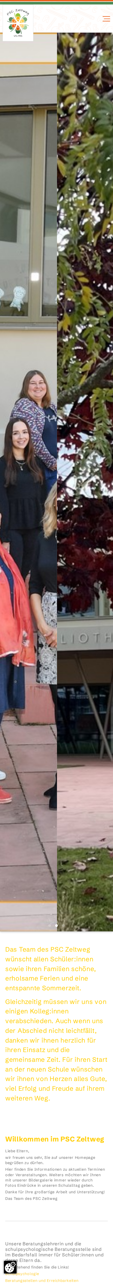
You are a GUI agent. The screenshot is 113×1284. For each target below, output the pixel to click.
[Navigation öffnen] (105, 18)
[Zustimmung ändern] (10, 1267)
